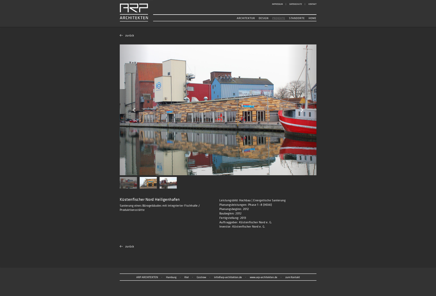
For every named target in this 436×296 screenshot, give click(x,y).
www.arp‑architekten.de (263, 277)
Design (264, 18)
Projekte (278, 18)
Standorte (297, 18)
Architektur (246, 18)
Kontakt (312, 4)
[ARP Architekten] (136, 10)
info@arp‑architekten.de (228, 277)
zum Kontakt (292, 277)
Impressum (277, 4)
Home (312, 18)
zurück (129, 35)
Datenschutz (295, 4)
